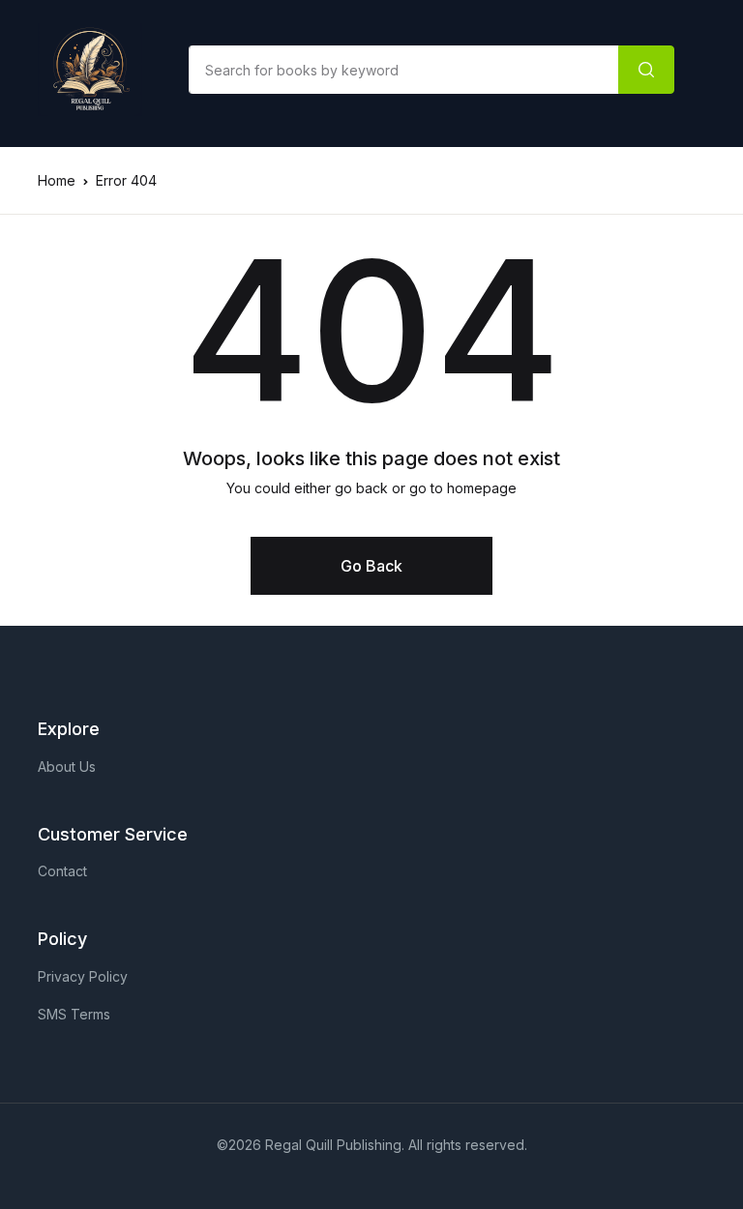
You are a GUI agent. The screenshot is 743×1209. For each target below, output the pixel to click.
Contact (62, 871)
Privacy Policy (83, 976)
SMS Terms (74, 1014)
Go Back (371, 565)
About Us (67, 766)
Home (56, 180)
